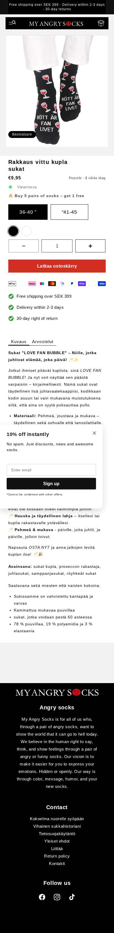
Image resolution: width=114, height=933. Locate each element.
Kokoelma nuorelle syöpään (57, 818)
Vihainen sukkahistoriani (57, 826)
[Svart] (13, 231)
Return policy (57, 856)
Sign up (51, 483)
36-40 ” (28, 212)
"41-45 (69, 212)
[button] (12, 23)
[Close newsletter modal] (94, 433)
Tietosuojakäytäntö (57, 833)
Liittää (57, 848)
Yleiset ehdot (57, 841)
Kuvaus (19, 341)
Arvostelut (42, 341)
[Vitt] (27, 231)
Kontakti (57, 863)
